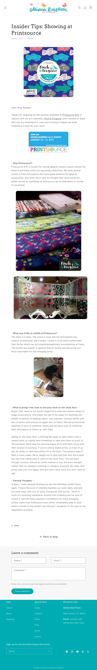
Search (9, 608)
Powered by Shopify (55, 668)
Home (37, 608)
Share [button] (16, 525)
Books (37, 619)
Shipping (10, 619)
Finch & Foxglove (53, 118)
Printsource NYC (70, 115)
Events (38, 636)
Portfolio (38, 613)
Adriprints (44, 668)
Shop (37, 625)
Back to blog (50, 536)
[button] (5, 8)
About (9, 613)
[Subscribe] (49, 651)
